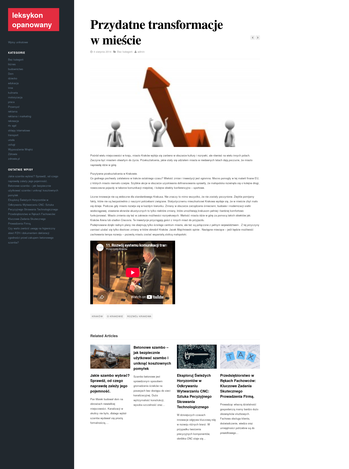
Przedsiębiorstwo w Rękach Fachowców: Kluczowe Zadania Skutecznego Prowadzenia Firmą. (32, 218)
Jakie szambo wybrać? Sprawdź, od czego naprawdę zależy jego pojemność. (110, 383)
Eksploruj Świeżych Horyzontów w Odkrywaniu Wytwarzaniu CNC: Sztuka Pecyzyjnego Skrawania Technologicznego (33, 204)
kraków (97, 316)
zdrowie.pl (14, 159)
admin (141, 52)
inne (10, 88)
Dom (11, 74)
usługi (11, 144)
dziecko (12, 78)
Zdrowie (12, 154)
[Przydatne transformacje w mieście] (175, 107)
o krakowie (115, 316)
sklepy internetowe (19, 130)
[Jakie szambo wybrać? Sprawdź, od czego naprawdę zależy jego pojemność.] (110, 356)
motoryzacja (15, 97)
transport (13, 135)
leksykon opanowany (32, 19)
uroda (11, 140)
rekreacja (13, 121)
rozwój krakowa (139, 316)
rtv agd (12, 125)
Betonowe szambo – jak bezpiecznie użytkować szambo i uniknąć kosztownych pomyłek (33, 190)
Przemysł (13, 107)
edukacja (13, 83)
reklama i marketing (19, 116)
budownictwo (15, 69)
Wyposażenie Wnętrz (20, 149)
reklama (12, 111)
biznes (12, 64)
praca (11, 102)
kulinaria (13, 92)
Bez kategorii (15, 59)
